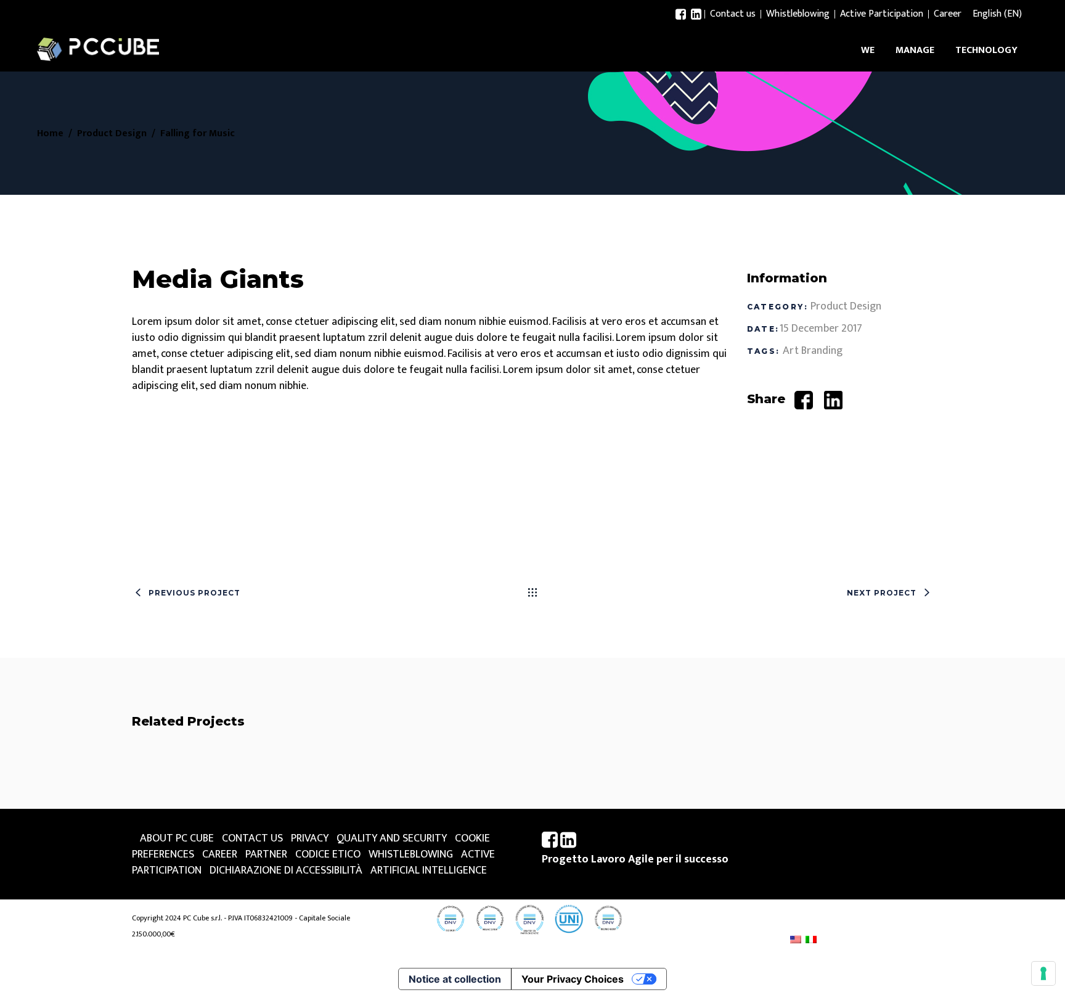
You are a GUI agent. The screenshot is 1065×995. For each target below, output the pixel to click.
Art (791, 351)
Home (50, 134)
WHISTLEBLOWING (411, 854)
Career (947, 14)
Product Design (112, 134)
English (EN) (997, 14)
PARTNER (266, 854)
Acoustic (259, 768)
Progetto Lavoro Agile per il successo (635, 859)
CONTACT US (252, 838)
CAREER (219, 854)
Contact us (733, 14)
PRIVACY (309, 838)
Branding (822, 351)
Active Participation (881, 14)
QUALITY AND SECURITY (392, 838)
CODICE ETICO (328, 854)
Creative (289, 794)
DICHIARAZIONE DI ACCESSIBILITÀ (286, 870)
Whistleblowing (798, 14)
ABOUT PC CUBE (177, 838)
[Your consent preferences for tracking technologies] (1043, 973)
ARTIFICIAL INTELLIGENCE (428, 870)
